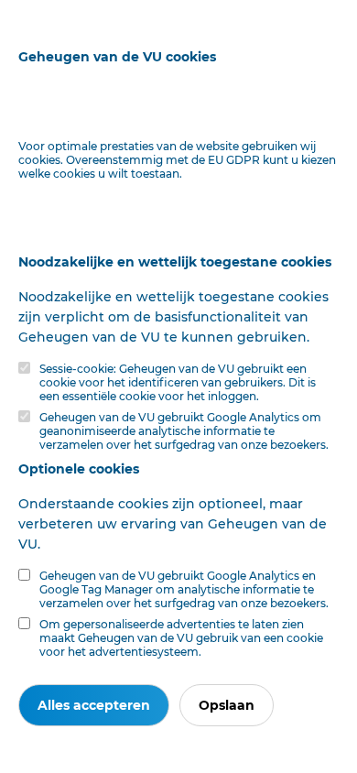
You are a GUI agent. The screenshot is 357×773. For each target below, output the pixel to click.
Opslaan (226, 705)
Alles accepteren (94, 705)
